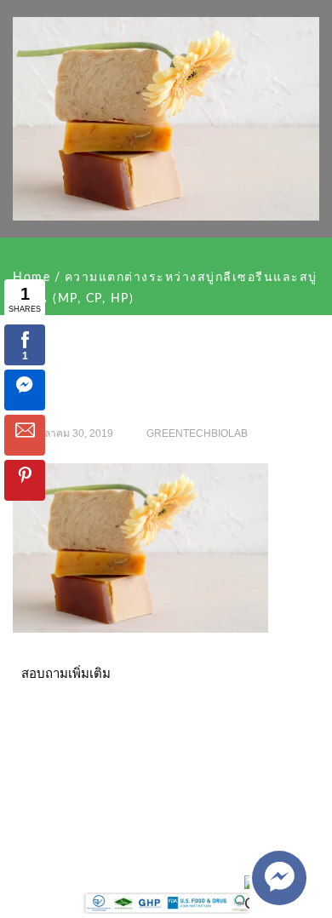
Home (31, 278)
